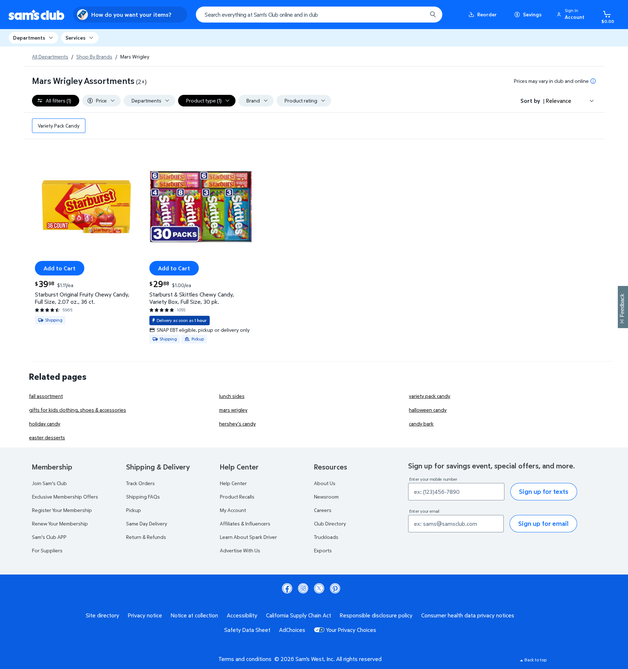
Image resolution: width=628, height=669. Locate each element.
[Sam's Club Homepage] (36, 14)
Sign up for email (543, 523)
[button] (571, 15)
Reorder (487, 14)
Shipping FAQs (143, 496)
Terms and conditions (244, 659)
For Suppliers (47, 550)
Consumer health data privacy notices (467, 615)
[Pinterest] (335, 588)
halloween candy (428, 409)
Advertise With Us (240, 550)
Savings (532, 14)
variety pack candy (429, 395)
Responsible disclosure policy (376, 615)
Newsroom (326, 496)
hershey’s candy (237, 423)
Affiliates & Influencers (245, 523)
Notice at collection (194, 615)
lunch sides (232, 395)
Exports (323, 550)
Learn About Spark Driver (248, 536)
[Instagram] (303, 588)
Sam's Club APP (49, 536)
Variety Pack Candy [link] (59, 125)
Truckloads (326, 536)
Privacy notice (145, 615)
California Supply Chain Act (298, 615)
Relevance (558, 101)
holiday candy (44, 423)
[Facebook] (287, 588)
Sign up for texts (543, 491)
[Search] (433, 14)
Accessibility (242, 615)
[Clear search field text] (416, 15)
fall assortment (46, 395)
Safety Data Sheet (247, 630)
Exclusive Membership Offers (65, 496)
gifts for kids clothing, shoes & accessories (77, 409)
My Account (233, 510)
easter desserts (47, 437)
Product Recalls (237, 496)
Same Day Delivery (146, 523)
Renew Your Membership (60, 523)
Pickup (133, 510)
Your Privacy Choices (351, 630)
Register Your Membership (62, 510)
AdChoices (292, 630)
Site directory (102, 615)
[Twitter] (319, 588)
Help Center (233, 483)
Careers (322, 510)
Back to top (535, 660)
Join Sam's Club (49, 483)
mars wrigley (233, 409)
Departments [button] (29, 37)
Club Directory (330, 523)
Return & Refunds (146, 536)
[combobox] (319, 15)
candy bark (421, 423)
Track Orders (140, 483)
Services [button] (75, 37)
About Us (324, 483)
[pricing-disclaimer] (593, 81)
